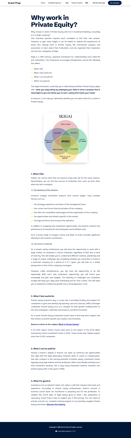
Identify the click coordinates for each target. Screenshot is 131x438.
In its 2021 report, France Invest (45, 330)
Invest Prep (14, 3)
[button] (115, 3)
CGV (74, 431)
